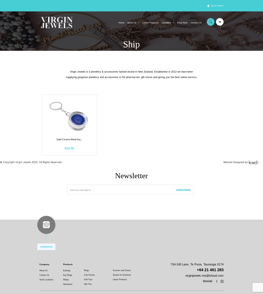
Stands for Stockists (122, 275)
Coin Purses (89, 275)
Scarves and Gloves (122, 270)
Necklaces (67, 284)
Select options (69, 124)
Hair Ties (88, 284)
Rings (86, 270)
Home (121, 22)
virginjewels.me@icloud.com (204, 275)
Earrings (66, 270)
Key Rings (67, 275)
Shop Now (182, 22)
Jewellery (166, 22)
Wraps (66, 279)
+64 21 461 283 (210, 270)
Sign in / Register (217, 6)
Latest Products (150, 22)
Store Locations (46, 279)
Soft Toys (88, 279)
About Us (131, 22)
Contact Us (196, 22)
